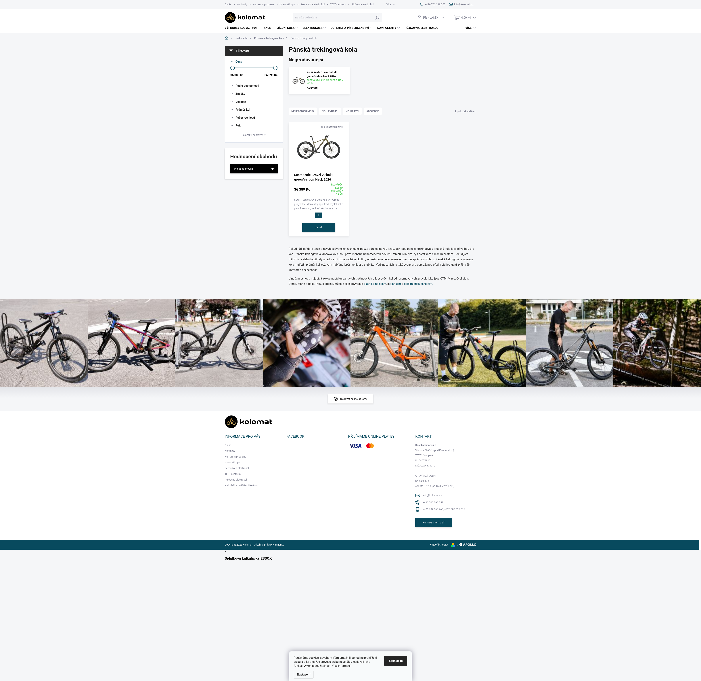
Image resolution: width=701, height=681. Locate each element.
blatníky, (369, 284)
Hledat (377, 17)
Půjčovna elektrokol (362, 4)
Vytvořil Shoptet (439, 544)
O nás (228, 4)
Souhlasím (396, 661)
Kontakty (242, 4)
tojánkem (395, 284)
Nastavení (303, 674)
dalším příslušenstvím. (418, 284)
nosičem (380, 284)
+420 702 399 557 (433, 502)
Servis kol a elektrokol (312, 4)
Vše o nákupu (287, 4)
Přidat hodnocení (243, 168)
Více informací (341, 665)
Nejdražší (352, 111)
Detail (318, 227)
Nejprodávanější (303, 111)
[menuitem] (242, 27)
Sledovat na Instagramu (353, 398)
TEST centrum (338, 4)
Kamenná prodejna (263, 4)
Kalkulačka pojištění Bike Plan (241, 485)
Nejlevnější (330, 111)
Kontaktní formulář (433, 522)
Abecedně (372, 111)
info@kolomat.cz (432, 495)
